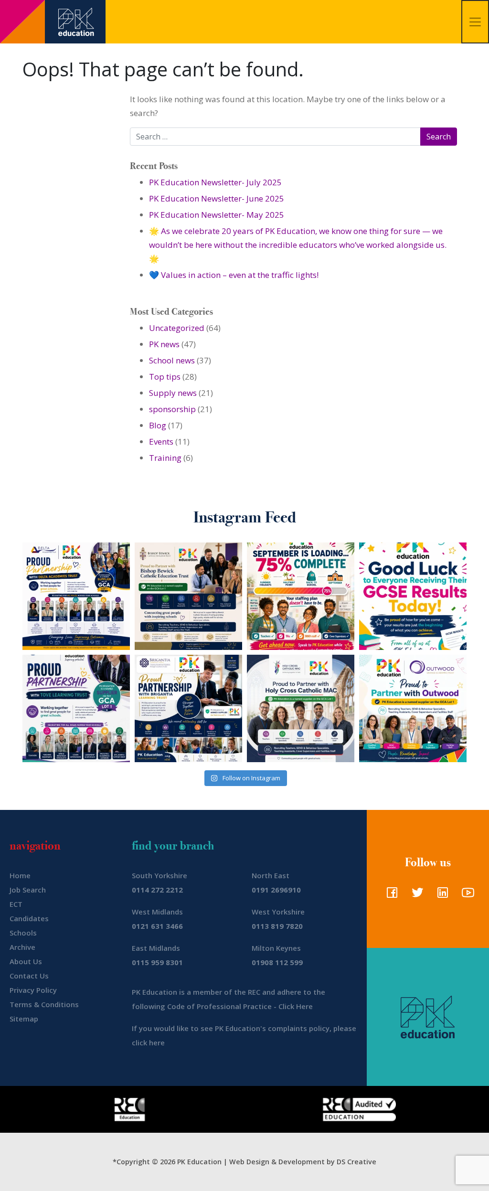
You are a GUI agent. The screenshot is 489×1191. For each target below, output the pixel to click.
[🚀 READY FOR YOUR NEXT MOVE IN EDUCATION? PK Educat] (76, 596)
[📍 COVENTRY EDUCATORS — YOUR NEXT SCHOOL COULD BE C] (300, 708)
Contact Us (29, 975)
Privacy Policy (33, 990)
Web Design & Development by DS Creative (302, 1161)
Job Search (28, 889)
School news (172, 360)
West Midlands (157, 911)
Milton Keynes (276, 948)
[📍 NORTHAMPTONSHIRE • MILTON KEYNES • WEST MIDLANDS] (76, 708)
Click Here (295, 1006)
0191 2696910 (276, 889)
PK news (164, 344)
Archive (22, 947)
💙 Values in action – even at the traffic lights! (234, 274)
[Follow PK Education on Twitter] (415, 895)
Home (20, 875)
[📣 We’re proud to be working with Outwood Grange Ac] (413, 708)
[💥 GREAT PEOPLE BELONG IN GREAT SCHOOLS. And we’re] (188, 596)
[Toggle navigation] (475, 21)
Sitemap (24, 1018)
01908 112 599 (277, 962)
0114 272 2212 (157, 889)
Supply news (173, 392)
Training (165, 457)
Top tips (165, 376)
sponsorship (172, 409)
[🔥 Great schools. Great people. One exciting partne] (188, 708)
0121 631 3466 (157, 926)
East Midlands (156, 948)
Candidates (29, 918)
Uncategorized (176, 327)
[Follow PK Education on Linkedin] (440, 895)
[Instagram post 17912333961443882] (300, 596)
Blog (157, 425)
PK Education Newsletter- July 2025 (215, 182)
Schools (23, 932)
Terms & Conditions (44, 1004)
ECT (16, 904)
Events (161, 441)
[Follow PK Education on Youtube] (466, 895)
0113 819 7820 (277, 926)
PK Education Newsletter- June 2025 (216, 198)
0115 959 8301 (157, 962)
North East (270, 875)
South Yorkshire (159, 875)
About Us (26, 961)
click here (148, 1042)
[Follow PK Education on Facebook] (390, 895)
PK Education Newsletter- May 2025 (216, 214)
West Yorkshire (278, 911)
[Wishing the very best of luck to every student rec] (413, 596)
